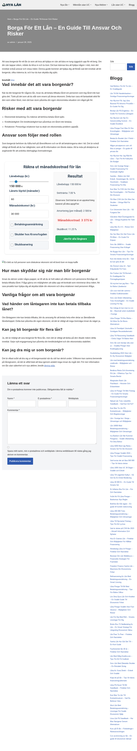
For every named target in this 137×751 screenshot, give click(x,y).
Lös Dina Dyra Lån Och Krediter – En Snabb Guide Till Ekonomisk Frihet (122, 599)
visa (12, 80)
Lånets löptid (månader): (24, 190)
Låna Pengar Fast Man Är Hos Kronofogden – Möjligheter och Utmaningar (122, 131)
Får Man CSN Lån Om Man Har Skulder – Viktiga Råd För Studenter (122, 202)
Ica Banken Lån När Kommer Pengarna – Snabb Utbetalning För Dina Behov (122, 439)
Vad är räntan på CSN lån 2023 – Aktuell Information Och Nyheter (122, 531)
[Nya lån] (11, 4)
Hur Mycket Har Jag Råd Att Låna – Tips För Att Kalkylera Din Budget (121, 159)
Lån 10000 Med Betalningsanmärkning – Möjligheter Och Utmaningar (121, 429)
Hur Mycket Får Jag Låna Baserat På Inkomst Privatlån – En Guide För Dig (122, 103)
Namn (10, 398)
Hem (9, 19)
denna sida (49, 365)
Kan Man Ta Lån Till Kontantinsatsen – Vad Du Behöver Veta (120, 698)
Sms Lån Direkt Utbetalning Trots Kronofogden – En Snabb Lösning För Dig (122, 301)
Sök (112, 61)
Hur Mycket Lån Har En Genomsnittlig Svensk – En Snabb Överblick (120, 121)
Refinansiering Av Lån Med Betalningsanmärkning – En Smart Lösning (120, 579)
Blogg (131, 5)
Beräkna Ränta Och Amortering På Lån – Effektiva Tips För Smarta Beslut (122, 373)
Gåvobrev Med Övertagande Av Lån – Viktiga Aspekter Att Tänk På (122, 220)
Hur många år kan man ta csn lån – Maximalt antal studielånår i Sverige (122, 311)
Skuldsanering (24, 244)
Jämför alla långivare (75, 239)
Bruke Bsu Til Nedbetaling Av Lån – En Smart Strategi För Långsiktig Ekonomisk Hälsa (121, 627)
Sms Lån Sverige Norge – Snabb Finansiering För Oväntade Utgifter (120, 169)
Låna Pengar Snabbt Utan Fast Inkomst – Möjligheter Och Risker (122, 610)
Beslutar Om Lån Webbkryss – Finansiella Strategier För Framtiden (122, 559)
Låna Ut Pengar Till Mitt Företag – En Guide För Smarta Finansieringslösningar (122, 394)
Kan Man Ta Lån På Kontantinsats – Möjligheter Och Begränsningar (120, 411)
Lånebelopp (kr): (19, 176)
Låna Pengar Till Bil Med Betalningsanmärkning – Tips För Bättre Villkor (121, 589)
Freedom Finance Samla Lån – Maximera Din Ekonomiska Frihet (122, 569)
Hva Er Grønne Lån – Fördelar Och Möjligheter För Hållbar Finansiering (121, 541)
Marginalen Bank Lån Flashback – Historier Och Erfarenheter (120, 383)
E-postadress (45, 398)
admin (12, 42)
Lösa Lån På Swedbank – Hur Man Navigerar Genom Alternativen (121, 721)
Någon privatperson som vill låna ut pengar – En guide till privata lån (121, 148)
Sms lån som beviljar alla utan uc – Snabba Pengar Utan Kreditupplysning (122, 346)
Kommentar (13, 410)
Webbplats (73, 398)
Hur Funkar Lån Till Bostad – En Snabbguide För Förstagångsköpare (121, 276)
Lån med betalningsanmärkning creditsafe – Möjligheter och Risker (122, 363)
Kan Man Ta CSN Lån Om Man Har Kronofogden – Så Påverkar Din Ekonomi (122, 192)
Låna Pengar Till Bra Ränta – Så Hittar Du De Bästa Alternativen (121, 321)
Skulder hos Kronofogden (31, 234)
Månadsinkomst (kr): (22, 205)
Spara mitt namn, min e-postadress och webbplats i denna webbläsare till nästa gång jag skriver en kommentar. (49, 453)
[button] (68, 4)
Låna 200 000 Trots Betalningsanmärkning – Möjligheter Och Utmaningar (121, 514)
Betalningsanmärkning (29, 224)
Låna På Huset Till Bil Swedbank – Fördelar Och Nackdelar (120, 688)
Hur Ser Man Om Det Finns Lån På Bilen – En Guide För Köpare (122, 237)
